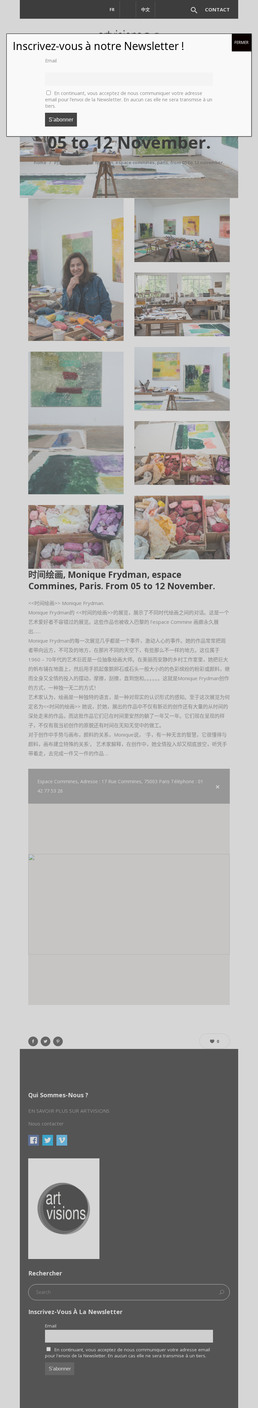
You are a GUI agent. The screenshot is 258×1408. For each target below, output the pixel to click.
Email (51, 60)
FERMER (241, 42)
